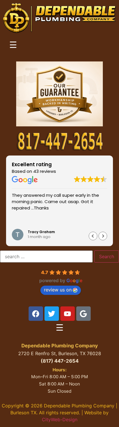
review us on (58, 290)
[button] (102, 236)
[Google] (83, 313)
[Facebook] (36, 313)
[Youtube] (67, 313)
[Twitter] (51, 313)
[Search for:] (46, 256)
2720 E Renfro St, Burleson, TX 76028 (59, 353)
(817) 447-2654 (60, 361)
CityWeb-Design (59, 419)
